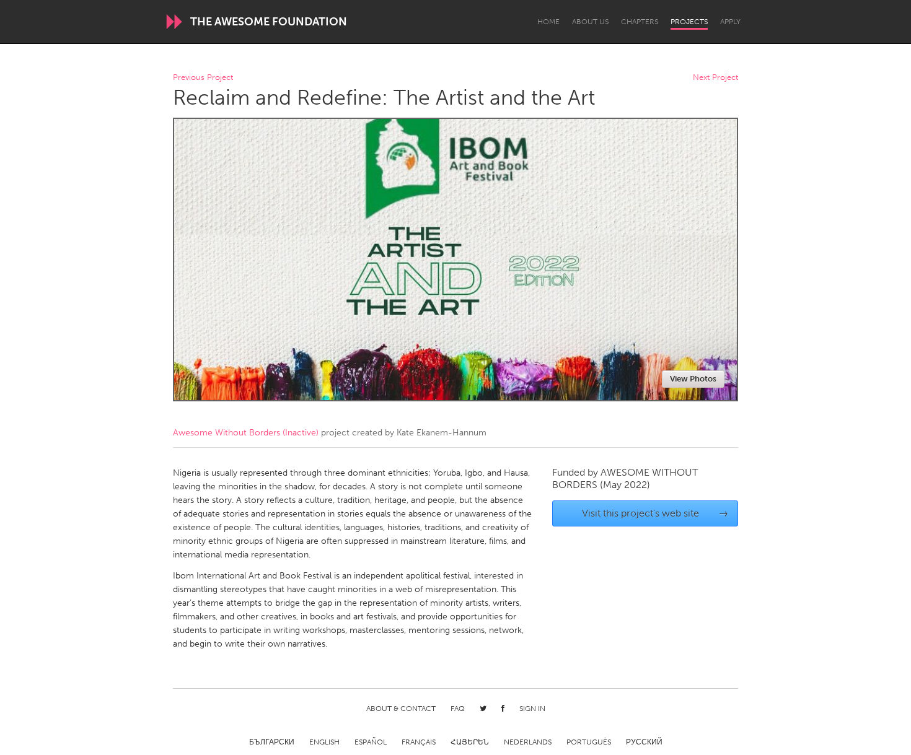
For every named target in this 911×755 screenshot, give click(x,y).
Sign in (532, 708)
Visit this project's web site (655, 513)
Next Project (715, 78)
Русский (644, 742)
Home (548, 21)
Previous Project (203, 78)
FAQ (458, 708)
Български (271, 742)
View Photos (693, 378)
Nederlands (528, 742)
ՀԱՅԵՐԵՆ (470, 742)
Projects (689, 21)
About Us (590, 21)
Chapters (639, 21)
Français (419, 742)
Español (370, 742)
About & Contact (401, 708)
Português (588, 742)
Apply (730, 21)
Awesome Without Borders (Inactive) (246, 432)
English (324, 742)
